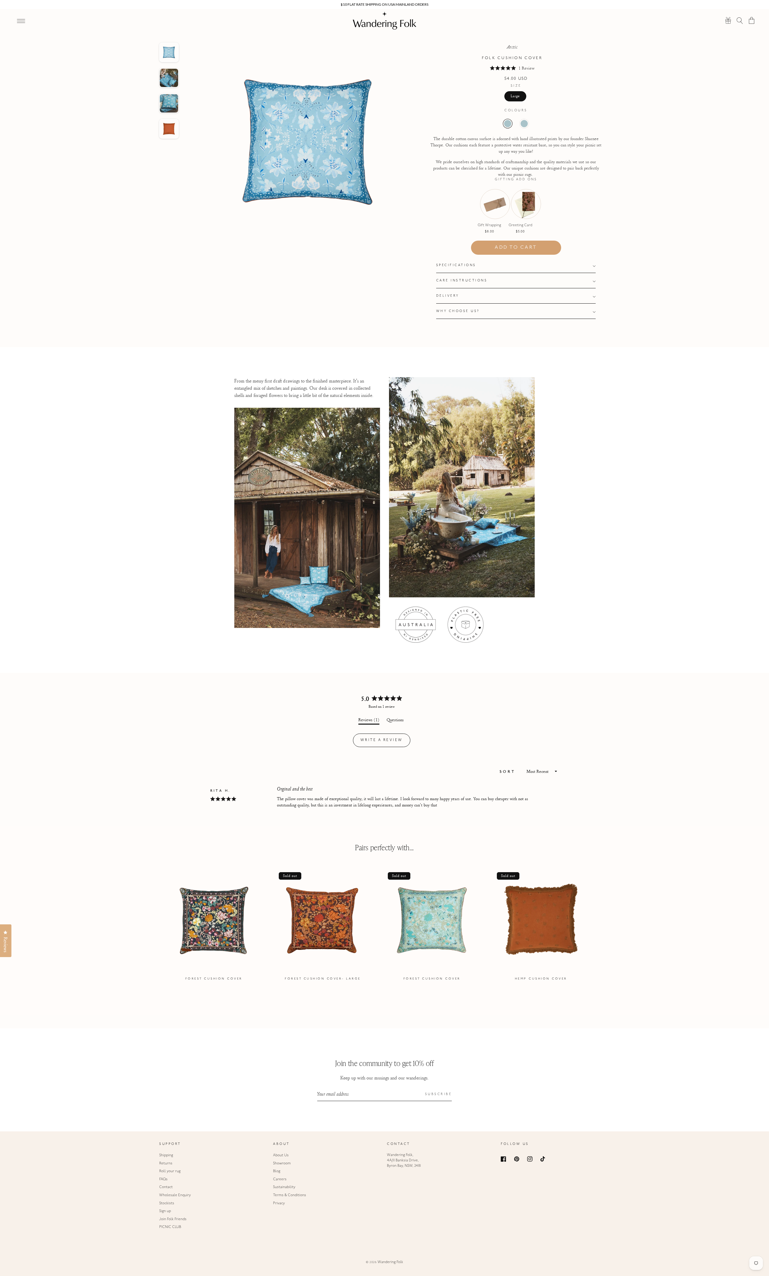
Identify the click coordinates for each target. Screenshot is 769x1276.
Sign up (165, 1211)
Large (515, 96)
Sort (509, 772)
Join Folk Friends (173, 1219)
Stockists (166, 1203)
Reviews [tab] (368, 721)
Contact (166, 1187)
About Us (281, 1155)
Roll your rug (170, 1171)
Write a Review (385, 742)
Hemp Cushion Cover (541, 978)
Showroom (282, 1163)
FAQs (163, 1179)
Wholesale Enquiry (175, 1195)
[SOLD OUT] (489, 210)
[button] (740, 20)
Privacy (279, 1203)
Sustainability (284, 1187)
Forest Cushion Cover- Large (323, 978)
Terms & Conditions (289, 1195)
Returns (165, 1163)
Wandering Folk (390, 1262)
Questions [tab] (395, 721)
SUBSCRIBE (438, 1094)
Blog (276, 1171)
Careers (280, 1179)
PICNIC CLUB (170, 1227)
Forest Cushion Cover (213, 978)
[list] (384, 927)
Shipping (166, 1155)
